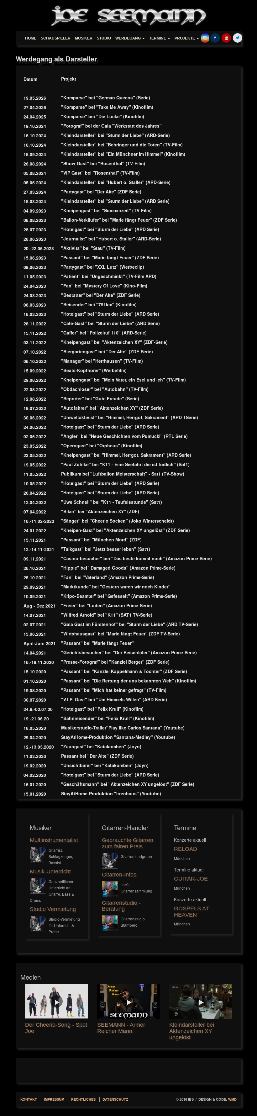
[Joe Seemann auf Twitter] (237, 36)
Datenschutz (115, 1099)
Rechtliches (83, 1099)
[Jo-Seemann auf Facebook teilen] (215, 36)
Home (30, 38)
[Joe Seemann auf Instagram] (205, 36)
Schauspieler (56, 38)
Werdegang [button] (128, 38)
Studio (104, 38)
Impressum (54, 1099)
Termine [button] (158, 38)
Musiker (83, 38)
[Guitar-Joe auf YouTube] (226, 36)
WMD (232, 1099)
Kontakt (28, 1099)
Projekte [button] (185, 38)
